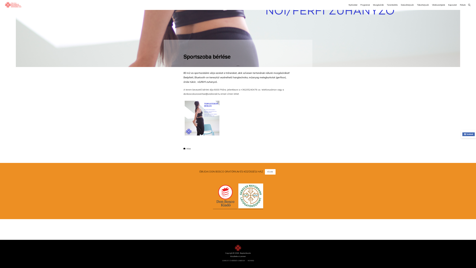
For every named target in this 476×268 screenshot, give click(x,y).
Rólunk (270, 172)
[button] (469, 4)
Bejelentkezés (245, 253)
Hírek (188, 148)
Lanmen (243, 256)
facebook (470, 134)
